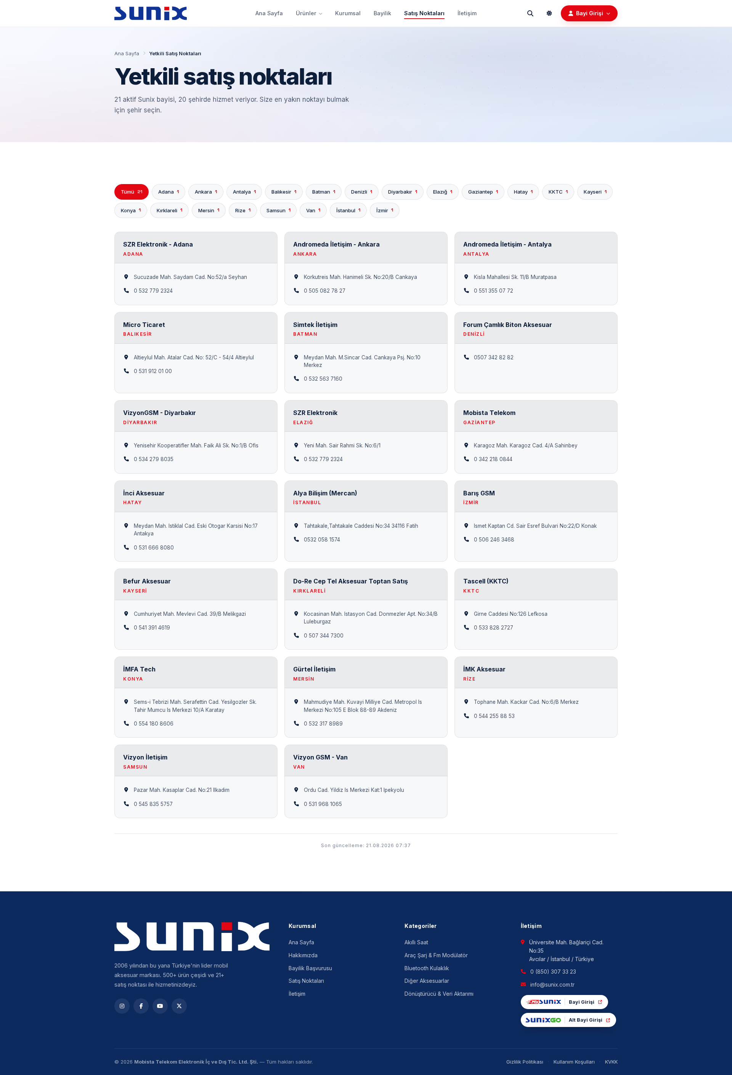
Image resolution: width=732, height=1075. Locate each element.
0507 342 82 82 (494, 357)
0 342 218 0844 (493, 459)
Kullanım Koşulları (574, 1062)
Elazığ (442, 192)
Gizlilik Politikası (524, 1062)
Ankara (206, 192)
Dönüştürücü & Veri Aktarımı (439, 993)
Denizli (361, 192)
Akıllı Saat (416, 942)
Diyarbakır (402, 192)
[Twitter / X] (179, 1006)
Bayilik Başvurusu (310, 968)
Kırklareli (169, 210)
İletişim (467, 13)
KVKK (611, 1062)
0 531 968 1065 (323, 804)
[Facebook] (141, 1006)
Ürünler (306, 13)
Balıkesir (283, 192)
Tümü (131, 192)
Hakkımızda (303, 955)
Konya (131, 210)
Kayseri (595, 192)
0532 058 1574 (322, 540)
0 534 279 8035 (153, 459)
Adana (168, 192)
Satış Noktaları (424, 13)
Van (313, 210)
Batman (323, 192)
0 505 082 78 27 (324, 291)
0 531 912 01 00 (153, 371)
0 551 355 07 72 (493, 291)
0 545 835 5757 (153, 804)
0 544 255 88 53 (494, 716)
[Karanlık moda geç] (549, 13)
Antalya (244, 192)
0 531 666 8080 (154, 548)
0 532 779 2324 (153, 291)
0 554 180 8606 (153, 724)
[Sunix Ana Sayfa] (150, 13)
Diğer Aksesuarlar (427, 980)
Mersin (208, 210)
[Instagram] (122, 1006)
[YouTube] (160, 1006)
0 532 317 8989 (323, 724)
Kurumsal (348, 13)
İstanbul (348, 210)
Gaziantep (483, 192)
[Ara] (530, 13)
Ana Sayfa (269, 13)
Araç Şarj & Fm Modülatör (436, 955)
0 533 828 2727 (493, 628)
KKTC (558, 192)
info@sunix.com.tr (552, 984)
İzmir (384, 210)
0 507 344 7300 (324, 636)
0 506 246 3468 (494, 540)
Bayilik (382, 13)
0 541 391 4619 (152, 628)
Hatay (523, 192)
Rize (242, 210)
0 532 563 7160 (323, 379)
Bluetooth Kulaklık (427, 968)
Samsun (278, 210)
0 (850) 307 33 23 (553, 971)
